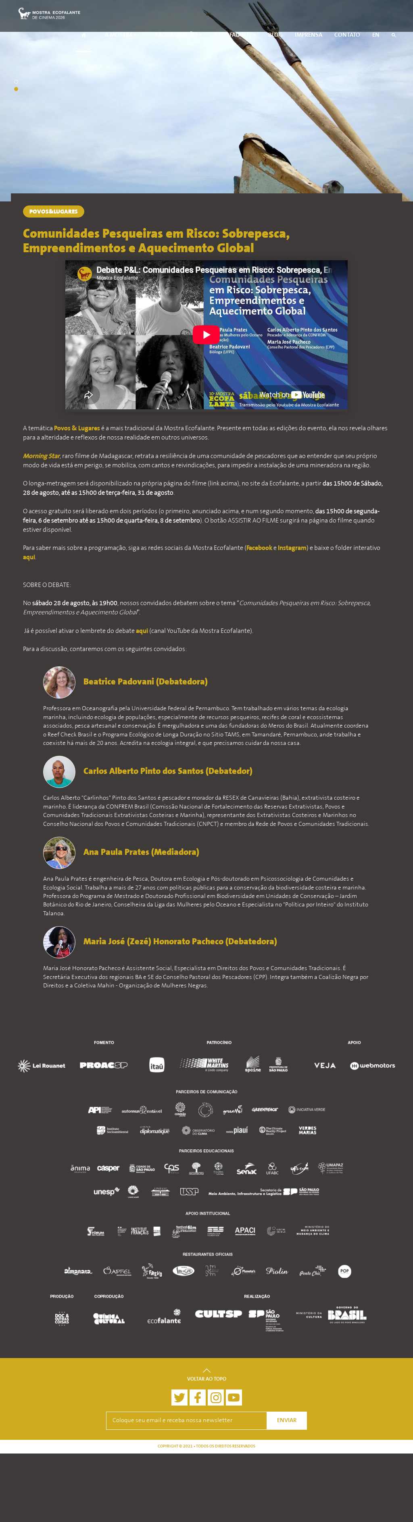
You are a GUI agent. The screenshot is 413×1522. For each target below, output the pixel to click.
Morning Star (41, 456)
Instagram (292, 548)
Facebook (259, 548)
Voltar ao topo (206, 1379)
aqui (29, 557)
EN (376, 35)
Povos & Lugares (77, 428)
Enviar (286, 1421)
